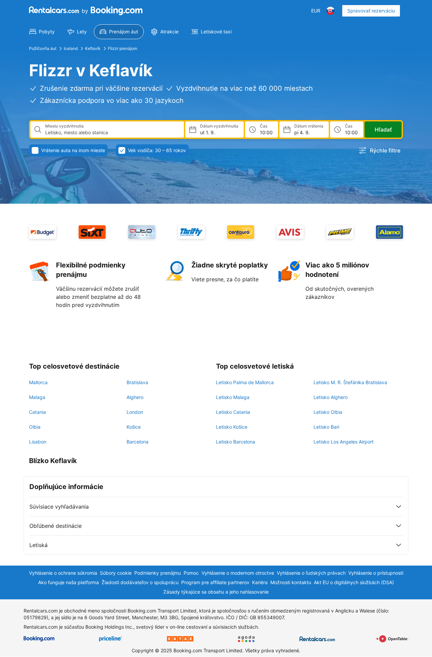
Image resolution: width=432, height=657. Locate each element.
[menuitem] (42, 31)
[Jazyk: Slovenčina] (330, 11)
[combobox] (112, 132)
